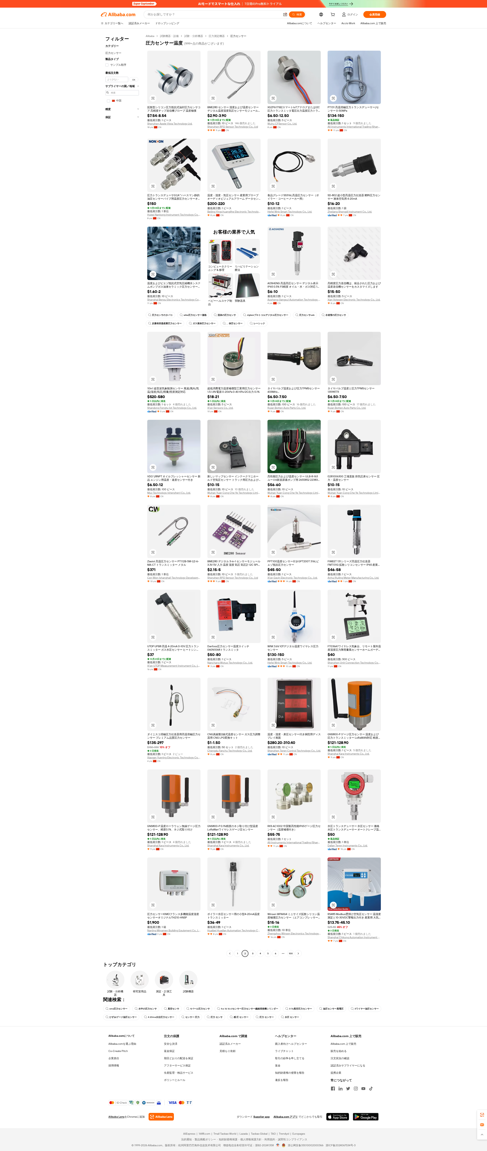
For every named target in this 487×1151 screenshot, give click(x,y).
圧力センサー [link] (238, 36)
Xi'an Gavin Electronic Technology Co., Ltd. (292, 577)
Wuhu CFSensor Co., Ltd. (282, 123)
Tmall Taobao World (224, 1133)
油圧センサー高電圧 (333, 1008)
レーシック (259, 323)
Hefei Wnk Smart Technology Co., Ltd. (289, 211)
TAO (273, 1133)
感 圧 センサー (241, 1017)
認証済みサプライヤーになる (348, 1065)
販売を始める (339, 1051)
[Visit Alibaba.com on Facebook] (333, 1088)
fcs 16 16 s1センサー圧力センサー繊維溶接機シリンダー (249, 1008)
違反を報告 (281, 1079)
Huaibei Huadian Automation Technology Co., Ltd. (234, 930)
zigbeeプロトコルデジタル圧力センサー (267, 315)
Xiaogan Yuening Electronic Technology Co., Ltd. (174, 757)
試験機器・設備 (169, 36)
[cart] (333, 15)
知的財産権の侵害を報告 (289, 1072)
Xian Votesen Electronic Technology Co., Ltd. (354, 299)
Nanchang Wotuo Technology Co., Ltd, (230, 662)
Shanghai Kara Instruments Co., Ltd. (348, 753)
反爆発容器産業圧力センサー (167, 323)
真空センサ (173, 1008)
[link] (482, 1115)
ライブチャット (284, 1051)
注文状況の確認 (340, 1058)
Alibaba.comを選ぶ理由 (122, 1043)
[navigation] (122, 495)
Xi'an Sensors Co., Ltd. (220, 407)
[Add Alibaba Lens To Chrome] (161, 1117)
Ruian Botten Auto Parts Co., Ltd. (286, 407)
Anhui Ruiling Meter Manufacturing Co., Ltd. (353, 577)
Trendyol (284, 1133)
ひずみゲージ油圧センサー (123, 1017)
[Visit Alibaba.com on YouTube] (363, 1088)
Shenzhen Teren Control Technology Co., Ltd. (294, 750)
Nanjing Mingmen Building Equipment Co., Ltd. (174, 930)
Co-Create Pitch (118, 1051)
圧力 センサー (266, 1017)
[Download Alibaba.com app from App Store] (337, 1117)
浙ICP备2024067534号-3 (341, 1145)
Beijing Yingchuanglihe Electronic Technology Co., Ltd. (234, 211)
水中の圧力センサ (147, 1008)
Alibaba (150, 36)
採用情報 (113, 1065)
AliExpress (189, 1133)
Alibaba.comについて (121, 1035)
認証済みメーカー (230, 1043)
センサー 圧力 (192, 1017)
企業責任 (113, 1058)
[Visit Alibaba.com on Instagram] (355, 1088)
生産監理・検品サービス (178, 1072)
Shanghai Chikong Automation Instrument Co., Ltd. (354, 937)
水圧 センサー (292, 1017)
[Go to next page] (298, 953)
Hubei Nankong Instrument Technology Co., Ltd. (174, 214)
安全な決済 (170, 1043)
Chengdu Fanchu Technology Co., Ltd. (229, 750)
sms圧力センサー (118, 1008)
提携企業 (336, 1072)
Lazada (244, 1133)
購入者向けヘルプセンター (291, 1043)
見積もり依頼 (228, 1051)
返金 (277, 1065)
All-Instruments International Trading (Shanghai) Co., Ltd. (354, 126)
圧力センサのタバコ (162, 315)
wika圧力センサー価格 (195, 315)
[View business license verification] (278, 1145)
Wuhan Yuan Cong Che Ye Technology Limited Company (234, 492)
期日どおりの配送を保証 (178, 1058)
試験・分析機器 (193, 36)
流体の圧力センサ (227, 315)
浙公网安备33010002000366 (305, 1145)
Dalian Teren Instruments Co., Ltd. (348, 845)
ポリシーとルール (174, 1079)
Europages (298, 1133)
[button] (285, 14)
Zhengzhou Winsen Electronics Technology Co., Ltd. (294, 933)
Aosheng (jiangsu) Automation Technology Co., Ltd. (294, 299)
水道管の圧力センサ (335, 315)
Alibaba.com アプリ (286, 1116)
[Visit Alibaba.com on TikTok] (371, 1088)
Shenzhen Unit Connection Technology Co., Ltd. (354, 662)
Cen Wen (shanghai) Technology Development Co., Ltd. (174, 577)
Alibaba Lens (116, 1116)
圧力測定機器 (217, 36)
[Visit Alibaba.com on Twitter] (348, 1088)
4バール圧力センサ (200, 1008)
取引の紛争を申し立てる (289, 1058)
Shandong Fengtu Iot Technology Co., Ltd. (172, 407)
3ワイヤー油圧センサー (367, 1008)
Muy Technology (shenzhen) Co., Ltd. (169, 492)
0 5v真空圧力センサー (300, 1008)
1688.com (204, 1133)
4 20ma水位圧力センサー (161, 1017)
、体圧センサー (235, 323)
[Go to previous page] (229, 953)
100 (291, 953)
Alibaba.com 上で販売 (343, 1043)
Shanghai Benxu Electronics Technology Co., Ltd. (174, 299)
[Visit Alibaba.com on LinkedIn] (340, 1088)
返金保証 (169, 1051)
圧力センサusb (306, 315)
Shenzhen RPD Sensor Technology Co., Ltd (232, 126)
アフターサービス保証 (177, 1065)
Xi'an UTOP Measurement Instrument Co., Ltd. (174, 665)
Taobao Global (259, 1133)
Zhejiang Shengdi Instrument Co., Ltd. (350, 211)
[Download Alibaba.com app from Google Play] (366, 1117)
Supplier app (261, 1116)
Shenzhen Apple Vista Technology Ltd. (169, 123)
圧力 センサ (217, 1017)
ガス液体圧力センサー (204, 323)
